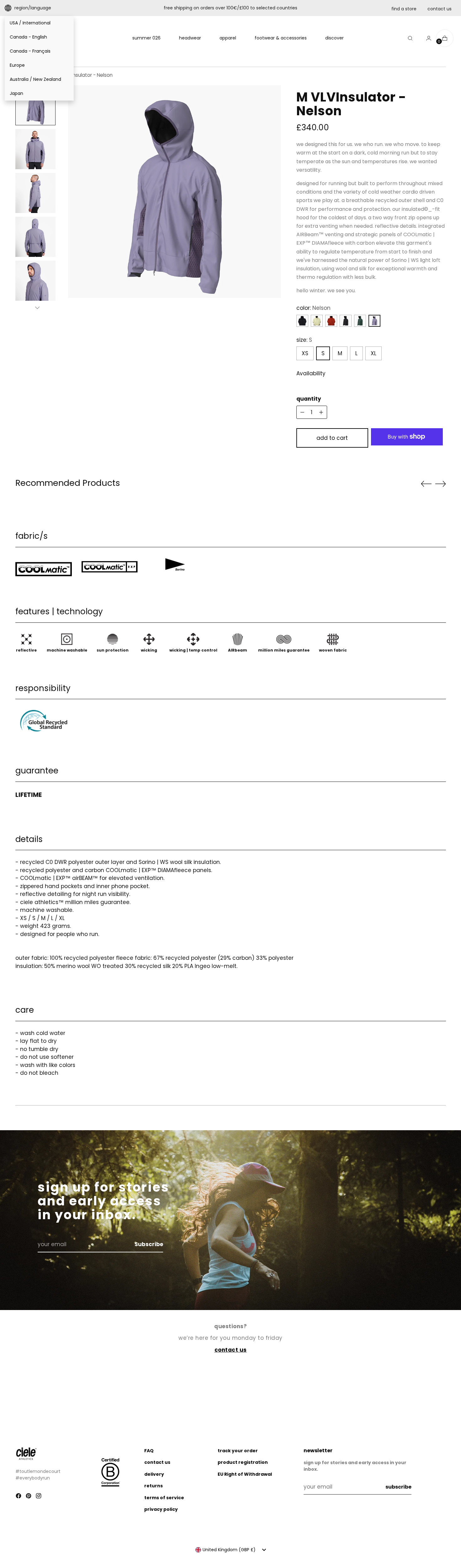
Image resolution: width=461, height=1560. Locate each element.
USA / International (30, 23)
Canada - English (28, 37)
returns (153, 1486)
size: (304, 340)
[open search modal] (410, 38)
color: (313, 308)
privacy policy (161, 1509)
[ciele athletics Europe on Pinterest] (29, 1497)
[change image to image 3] (35, 193)
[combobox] (230, 1549)
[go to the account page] (426, 38)
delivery (154, 1474)
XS (305, 353)
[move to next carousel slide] (440, 483)
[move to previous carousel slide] (426, 484)
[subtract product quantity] (321, 412)
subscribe (398, 1486)
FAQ (149, 1451)
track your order (238, 1451)
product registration (243, 1462)
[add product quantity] (302, 412)
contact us (439, 9)
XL (373, 353)
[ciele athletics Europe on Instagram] (39, 1497)
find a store (403, 9)
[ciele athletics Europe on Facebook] (19, 1497)
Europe (17, 65)
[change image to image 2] (35, 149)
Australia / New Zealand (35, 79)
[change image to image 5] (35, 281)
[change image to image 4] (35, 237)
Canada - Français (30, 51)
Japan (16, 93)
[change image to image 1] (35, 105)
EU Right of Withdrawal (245, 1474)
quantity (308, 399)
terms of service (164, 1498)
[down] (37, 307)
